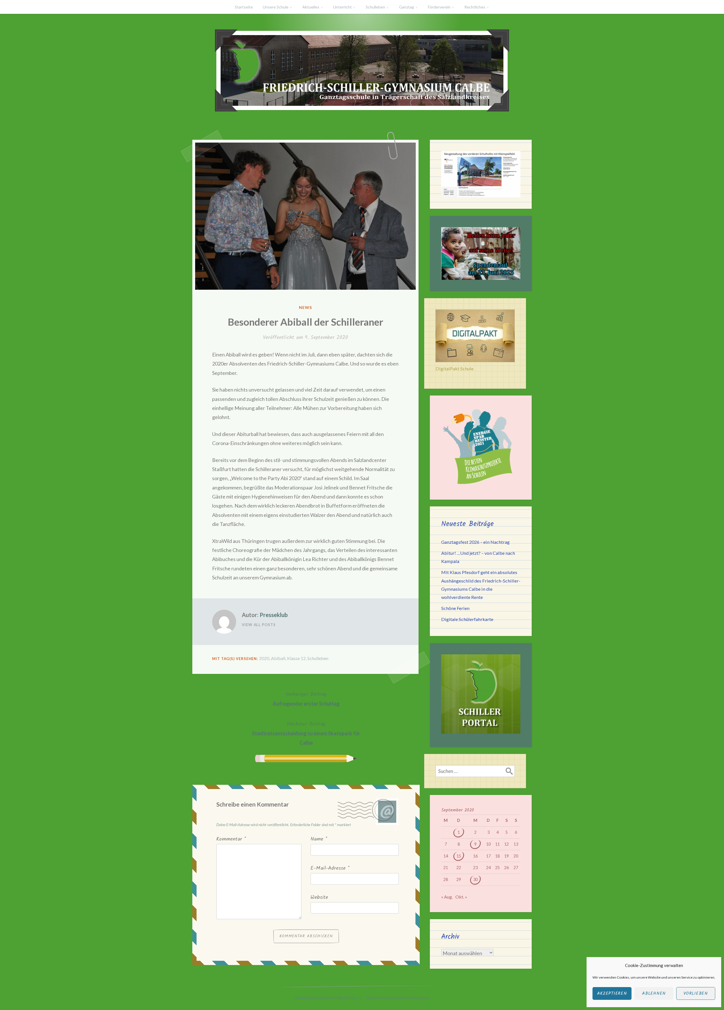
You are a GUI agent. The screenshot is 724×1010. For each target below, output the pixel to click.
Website (319, 897)
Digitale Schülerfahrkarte (467, 619)
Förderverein (439, 7)
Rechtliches (474, 7)
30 (475, 879)
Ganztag (406, 7)
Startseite (244, 7)
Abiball (278, 658)
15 (458, 856)
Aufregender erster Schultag (306, 698)
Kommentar (231, 839)
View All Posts (259, 624)
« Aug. (447, 896)
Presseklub (274, 614)
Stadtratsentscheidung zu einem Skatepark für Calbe (306, 733)
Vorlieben (696, 993)
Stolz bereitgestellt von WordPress (325, 997)
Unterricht (342, 7)
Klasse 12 (296, 658)
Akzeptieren (612, 993)
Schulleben (375, 7)
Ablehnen (654, 993)
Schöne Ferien (455, 608)
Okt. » (461, 896)
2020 (264, 658)
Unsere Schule (275, 7)
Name (319, 839)
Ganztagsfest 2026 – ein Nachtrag (475, 542)
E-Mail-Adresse (330, 868)
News (305, 307)
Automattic (419, 997)
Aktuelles (310, 7)
